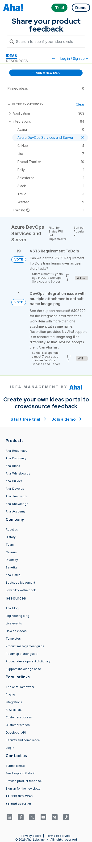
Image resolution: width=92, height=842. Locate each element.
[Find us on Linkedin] (9, 817)
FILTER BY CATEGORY (27, 104)
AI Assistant (14, 710)
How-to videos (16, 631)
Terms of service (58, 835)
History (11, 537)
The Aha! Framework (20, 687)
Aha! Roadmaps (16, 450)
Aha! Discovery (16, 458)
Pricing (10, 694)
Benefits (11, 567)
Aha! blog (12, 608)
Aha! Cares (13, 575)
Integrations (14, 702)
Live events (14, 623)
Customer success (19, 717)
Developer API (16, 732)
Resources (17, 61)
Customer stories (18, 725)
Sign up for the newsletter (24, 788)
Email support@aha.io (21, 773)
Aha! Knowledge (17, 504)
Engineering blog (17, 616)
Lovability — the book (21, 590)
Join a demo (66, 419)
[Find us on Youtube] (43, 817)
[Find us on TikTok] (66, 817)
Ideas (11, 55)
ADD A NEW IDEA (47, 72)
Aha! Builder (14, 481)
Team (10, 544)
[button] (53, 58)
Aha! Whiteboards (18, 473)
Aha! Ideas (13, 466)
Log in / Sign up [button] (73, 58)
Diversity (12, 560)
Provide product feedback (24, 781)
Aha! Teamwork (16, 496)
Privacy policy (31, 835)
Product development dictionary (28, 661)
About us (12, 529)
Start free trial (28, 419)
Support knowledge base (23, 669)
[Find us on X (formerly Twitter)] (32, 817)
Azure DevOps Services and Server (47, 279)
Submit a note (15, 766)
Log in (10, 747)
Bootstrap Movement (20, 582)
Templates (13, 638)
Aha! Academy (15, 511)
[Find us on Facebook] (21, 817)
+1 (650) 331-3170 (18, 803)
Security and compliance (23, 740)
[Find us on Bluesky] (55, 817)
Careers (11, 552)
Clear (80, 104)
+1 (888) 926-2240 (19, 796)
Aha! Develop (15, 488)
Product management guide (25, 646)
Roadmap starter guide (22, 654)
